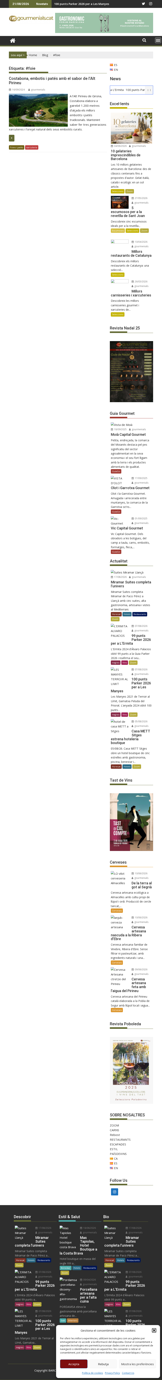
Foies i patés (16, 147)
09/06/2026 (140, 969)
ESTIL (114, 1149)
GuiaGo (116, 471)
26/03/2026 (140, 281)
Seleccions (117, 191)
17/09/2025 (140, 478)
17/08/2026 (120, 577)
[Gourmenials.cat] (13, 40)
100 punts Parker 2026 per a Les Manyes (81, 4)
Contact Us (128, 1373)
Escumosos (118, 230)
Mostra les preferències (137, 1364)
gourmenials (38, 89)
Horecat (116, 614)
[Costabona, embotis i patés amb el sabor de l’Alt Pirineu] (38, 96)
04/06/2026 (120, 146)
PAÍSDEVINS (118, 1154)
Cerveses (117, 910)
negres (115, 662)
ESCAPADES (118, 1144)
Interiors (72, 1320)
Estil (63, 1320)
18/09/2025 (120, 429)
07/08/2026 (140, 626)
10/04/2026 (140, 241)
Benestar (65, 1267)
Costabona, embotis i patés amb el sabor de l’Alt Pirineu (52, 80)
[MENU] (158, 40)
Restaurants (140, 614)
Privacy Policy (112, 1373)
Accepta (73, 1364)
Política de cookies (92, 1373)
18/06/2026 (89, 1228)
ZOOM (114, 1125)
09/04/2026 (89, 1279)
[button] (154, 1330)
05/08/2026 (140, 721)
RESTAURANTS (120, 1139)
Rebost (115, 1135)
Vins (124, 662)
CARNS (114, 1130)
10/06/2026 (140, 873)
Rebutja (103, 1364)
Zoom (129, 191)
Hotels (127, 614)
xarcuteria (31, 147)
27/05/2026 (140, 198)
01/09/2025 (140, 518)
